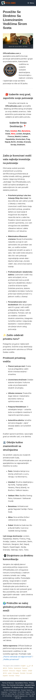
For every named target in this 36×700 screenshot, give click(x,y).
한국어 (5, 673)
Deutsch (5, 670)
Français (24, 668)
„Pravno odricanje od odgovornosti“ (17, 657)
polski (10, 673)
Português (16, 673)
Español (5, 675)
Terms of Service (8, 683)
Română (22, 673)
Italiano (24, 670)
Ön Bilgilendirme (17, 687)
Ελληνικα (12, 670)
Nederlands (17, 668)
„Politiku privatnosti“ (11, 659)
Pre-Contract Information (15, 685)
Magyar (18, 670)
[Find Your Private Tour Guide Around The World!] (8, 3)
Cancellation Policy (21, 683)
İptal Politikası (29, 687)
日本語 (30, 670)
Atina (13, 134)
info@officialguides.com (20, 696)
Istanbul (13, 131)
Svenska (11, 675)
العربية (28, 665)
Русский (29, 673)
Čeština (10, 668)
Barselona (26, 131)
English (23, 665)
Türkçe (17, 675)
